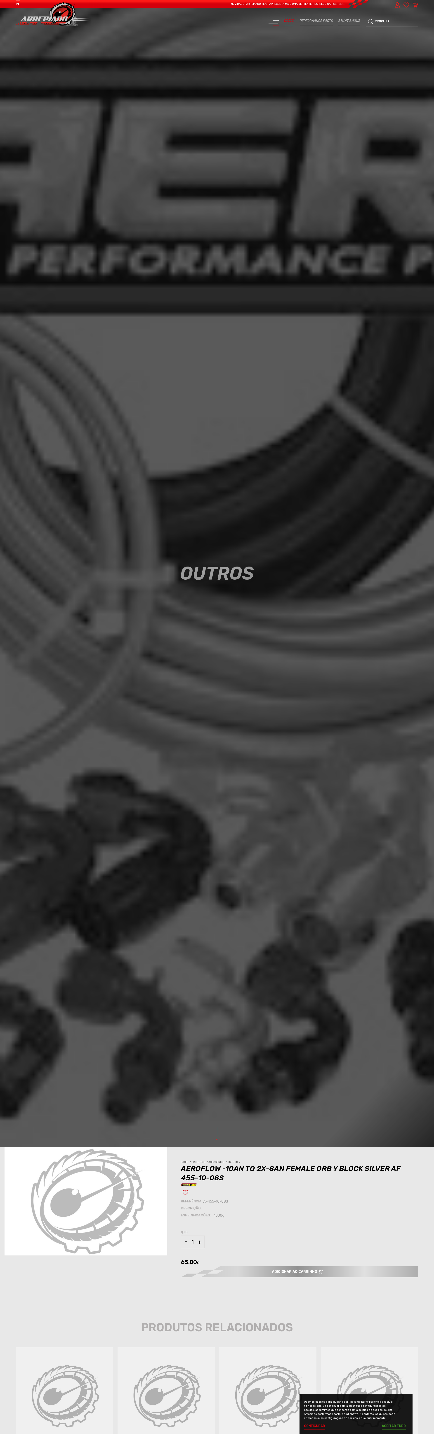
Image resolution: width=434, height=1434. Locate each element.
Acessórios (217, 1162)
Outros (234, 1162)
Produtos (199, 1162)
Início (186, 1162)
